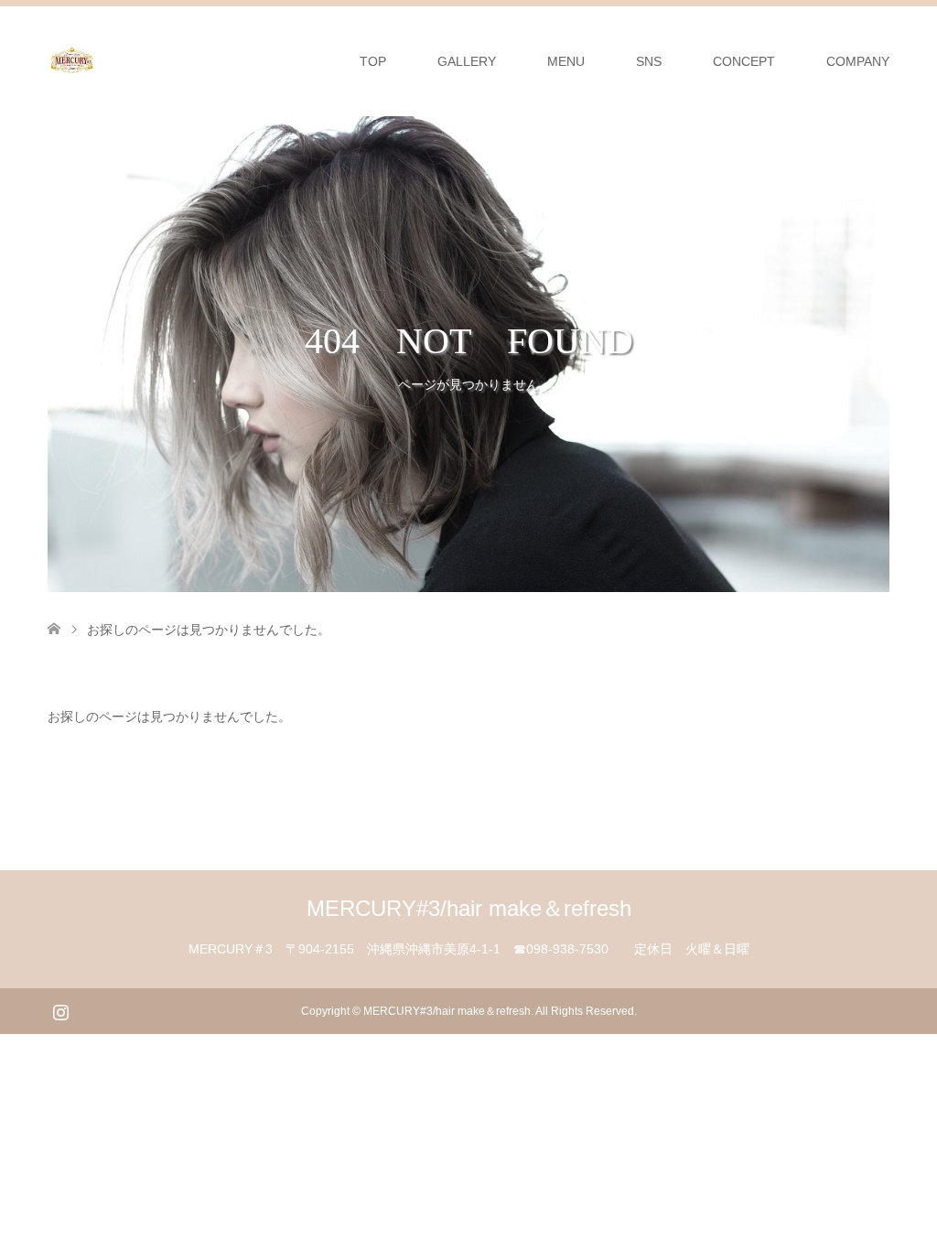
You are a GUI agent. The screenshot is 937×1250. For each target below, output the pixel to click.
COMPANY (857, 61)
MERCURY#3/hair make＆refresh (469, 908)
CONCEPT (744, 61)
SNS (649, 61)
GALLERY (466, 61)
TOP (373, 61)
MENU (566, 61)
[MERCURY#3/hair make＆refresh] (96, 60)
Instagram (60, 1010)
